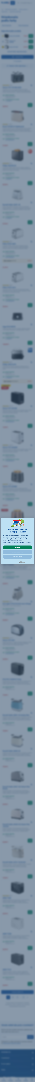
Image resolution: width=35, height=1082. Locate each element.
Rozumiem (17, 547)
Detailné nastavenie (17, 552)
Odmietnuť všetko (17, 556)
